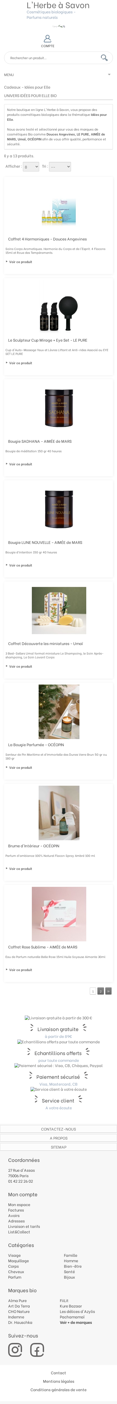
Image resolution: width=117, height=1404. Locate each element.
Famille (70, 1255)
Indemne (16, 1316)
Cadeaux (12, 87)
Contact (58, 1372)
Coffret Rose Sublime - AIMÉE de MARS (42, 947)
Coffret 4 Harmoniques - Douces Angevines (47, 239)
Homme (71, 1260)
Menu (9, 74)
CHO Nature (19, 1311)
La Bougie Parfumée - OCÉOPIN (36, 744)
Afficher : (13, 166)
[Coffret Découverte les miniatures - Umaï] (59, 610)
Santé (69, 1271)
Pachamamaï (72, 1316)
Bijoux (69, 1277)
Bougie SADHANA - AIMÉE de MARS (40, 441)
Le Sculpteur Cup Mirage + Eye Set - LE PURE (47, 340)
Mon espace (19, 1204)
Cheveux (16, 1271)
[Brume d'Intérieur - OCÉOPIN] (59, 813)
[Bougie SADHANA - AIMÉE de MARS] (59, 408)
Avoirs (14, 1215)
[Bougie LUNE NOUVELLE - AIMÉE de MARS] (59, 509)
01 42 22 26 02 (20, 1181)
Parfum (14, 1277)
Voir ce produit (20, 262)
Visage (14, 1255)
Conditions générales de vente (58, 1389)
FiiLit (64, 1300)
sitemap (58, 1147)
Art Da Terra (19, 1306)
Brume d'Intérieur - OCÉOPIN (33, 845)
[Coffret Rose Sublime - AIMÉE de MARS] (59, 914)
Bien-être (73, 1266)
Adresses (16, 1221)
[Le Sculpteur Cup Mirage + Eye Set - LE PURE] (59, 307)
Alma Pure (17, 1300)
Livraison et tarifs (24, 1226)
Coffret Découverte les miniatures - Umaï (45, 643)
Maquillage (18, 1260)
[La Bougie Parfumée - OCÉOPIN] (59, 712)
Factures (16, 1210)
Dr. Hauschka (20, 1322)
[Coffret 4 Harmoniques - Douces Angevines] (59, 206)
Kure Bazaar (71, 1306)
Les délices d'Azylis (77, 1311)
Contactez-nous (58, 1129)
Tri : (45, 166)
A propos (58, 1138)
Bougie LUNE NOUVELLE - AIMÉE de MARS (45, 542)
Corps (13, 1266)
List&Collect (19, 1231)
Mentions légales (58, 1381)
